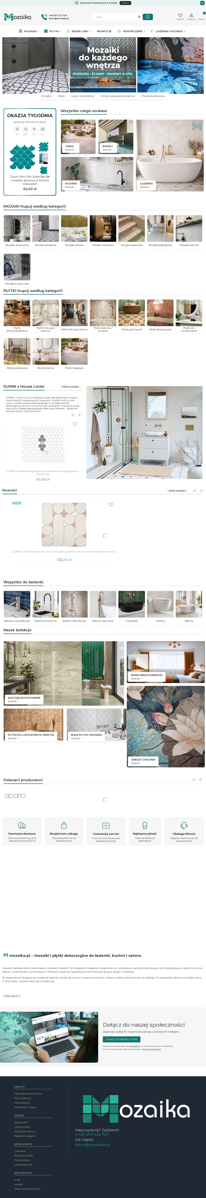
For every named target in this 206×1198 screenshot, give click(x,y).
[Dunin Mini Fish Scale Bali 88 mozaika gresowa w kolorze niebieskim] (22, 156)
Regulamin (135, 1046)
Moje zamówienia (23, 1155)
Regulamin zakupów (25, 1136)
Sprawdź (69, 149)
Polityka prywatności (25, 1131)
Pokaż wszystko (70, 386)
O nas (17, 1179)
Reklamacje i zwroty (24, 1107)
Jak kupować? (21, 1122)
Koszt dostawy (22, 1102)
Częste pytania (22, 1127)
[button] (148, 17)
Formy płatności (22, 1098)
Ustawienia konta (23, 1164)
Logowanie (20, 1151)
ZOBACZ (125, 3)
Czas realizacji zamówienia (28, 1093)
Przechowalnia (22, 1160)
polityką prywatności (151, 1049)
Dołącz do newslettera (121, 1039)
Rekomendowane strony (27, 1189)
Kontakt (18, 1184)
